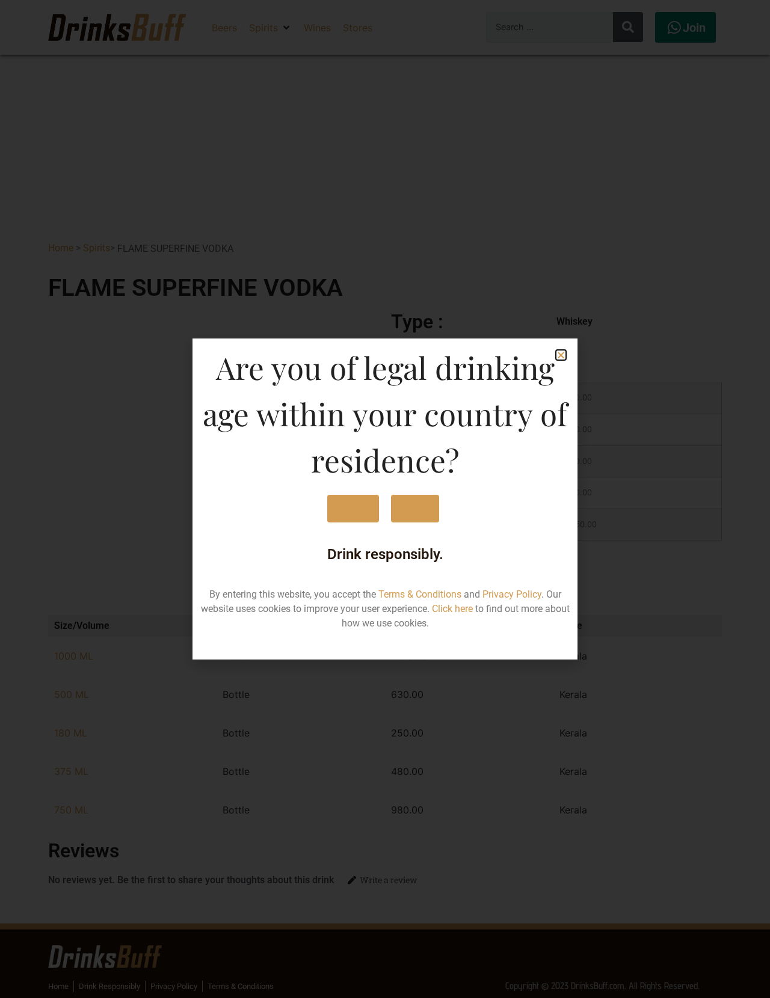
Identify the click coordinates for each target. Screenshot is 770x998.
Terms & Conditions (419, 594)
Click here (452, 608)
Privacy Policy (511, 594)
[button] (560, 355)
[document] (385, 499)
